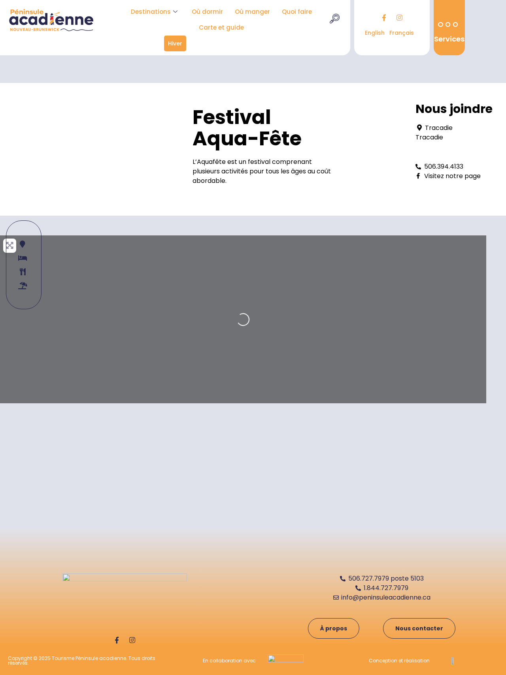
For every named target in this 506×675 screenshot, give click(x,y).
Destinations (151, 12)
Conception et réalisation (399, 660)
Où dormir (207, 12)
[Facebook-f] (384, 17)
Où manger (252, 12)
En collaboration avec (229, 660)
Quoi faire (297, 12)
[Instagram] (399, 17)
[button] (335, 19)
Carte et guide (221, 27)
